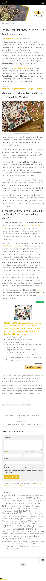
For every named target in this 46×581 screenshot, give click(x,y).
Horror (36, 544)
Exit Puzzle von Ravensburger (14, 246)
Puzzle (13, 23)
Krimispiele (40, 290)
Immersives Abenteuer (12, 546)
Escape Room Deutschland (16, 512)
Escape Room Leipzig (12, 519)
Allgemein (8, 495)
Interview (26, 546)
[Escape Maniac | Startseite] (5, 2)
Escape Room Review (21, 526)
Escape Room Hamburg (21, 516)
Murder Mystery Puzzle (25, 405)
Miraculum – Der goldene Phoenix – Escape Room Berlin (22, 89)
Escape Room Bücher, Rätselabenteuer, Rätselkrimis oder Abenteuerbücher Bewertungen (21, 508)
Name (6, 452)
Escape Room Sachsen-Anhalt (31, 531)
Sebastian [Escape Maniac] (11, 38)
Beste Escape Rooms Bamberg (17, 498)
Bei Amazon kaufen (35, 367)
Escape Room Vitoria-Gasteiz (13, 544)
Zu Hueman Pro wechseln (32, 571)
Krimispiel (15, 405)
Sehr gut (15, 548)
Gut (27, 543)
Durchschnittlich (11, 500)
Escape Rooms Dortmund (34, 533)
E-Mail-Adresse (29, 452)
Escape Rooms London (32, 538)
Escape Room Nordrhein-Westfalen (20, 522)
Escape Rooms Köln (18, 539)
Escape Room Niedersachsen (16, 521)
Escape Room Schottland (18, 533)
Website (6, 458)
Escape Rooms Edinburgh (20, 536)
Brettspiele (6, 23)
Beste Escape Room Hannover (24, 495)
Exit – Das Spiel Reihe (21, 68)
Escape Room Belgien (22, 503)
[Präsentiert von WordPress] (14, 571)
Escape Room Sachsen (11, 531)
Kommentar (7, 438)
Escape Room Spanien (21, 541)
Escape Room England (29, 514)
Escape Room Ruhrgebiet (28, 529)
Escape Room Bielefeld (19, 506)
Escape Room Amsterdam (29, 501)
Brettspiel (8, 405)
